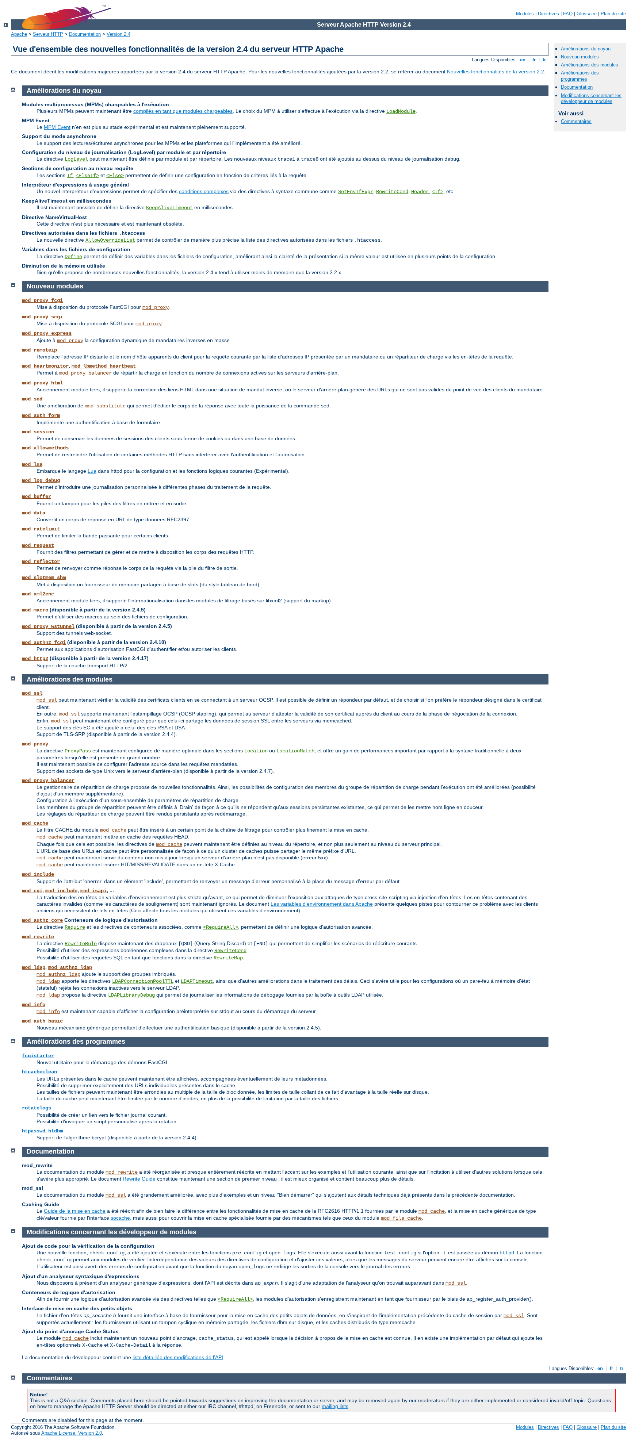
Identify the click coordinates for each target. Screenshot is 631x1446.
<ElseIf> (87, 176)
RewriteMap (228, 958)
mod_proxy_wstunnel (48, 626)
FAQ (568, 13)
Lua (92, 471)
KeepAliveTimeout (169, 208)
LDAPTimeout (197, 981)
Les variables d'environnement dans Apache (322, 904)
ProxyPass (78, 751)
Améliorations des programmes (580, 76)
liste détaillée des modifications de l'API (178, 1357)
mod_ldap (33, 967)
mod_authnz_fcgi (44, 642)
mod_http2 (35, 658)
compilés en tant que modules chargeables (183, 111)
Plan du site (613, 13)
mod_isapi (93, 891)
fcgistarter (38, 1056)
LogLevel (76, 159)
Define (73, 257)
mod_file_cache (401, 1218)
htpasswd (33, 1131)
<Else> (115, 176)
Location (256, 751)
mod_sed (32, 399)
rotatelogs (36, 1108)
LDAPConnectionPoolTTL (142, 981)
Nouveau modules (580, 57)
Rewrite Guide (139, 1179)
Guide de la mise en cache (75, 1211)
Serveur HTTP (48, 34)
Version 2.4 (118, 34)
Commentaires (576, 121)
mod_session (38, 432)
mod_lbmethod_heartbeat (104, 366)
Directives (548, 13)
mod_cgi (32, 891)
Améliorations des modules (589, 65)
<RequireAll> (220, 927)
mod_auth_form (41, 415)
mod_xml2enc (38, 594)
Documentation (85, 34)
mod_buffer (36, 496)
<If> (437, 192)
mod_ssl (32, 693)
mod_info (33, 1005)
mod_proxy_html (42, 383)
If (70, 176)
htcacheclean (39, 1072)
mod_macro (35, 610)
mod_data (33, 513)
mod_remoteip (39, 350)
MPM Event (57, 127)
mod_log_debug (41, 480)
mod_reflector (41, 561)
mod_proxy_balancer (85, 373)
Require (75, 927)
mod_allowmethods (45, 448)
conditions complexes (204, 191)
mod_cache (35, 823)
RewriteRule (81, 944)
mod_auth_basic (42, 1021)
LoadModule (401, 111)
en (523, 59)
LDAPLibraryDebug (131, 995)
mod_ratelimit (41, 529)
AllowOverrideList (110, 240)
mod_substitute (105, 406)
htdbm (55, 1131)
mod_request (38, 545)
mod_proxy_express (47, 333)
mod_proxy (155, 307)
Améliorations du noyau (586, 48)
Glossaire (587, 13)
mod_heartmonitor (45, 366)
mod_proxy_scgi (42, 317)
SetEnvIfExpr (355, 192)
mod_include (38, 874)
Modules (525, 13)
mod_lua (32, 464)
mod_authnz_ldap (70, 967)
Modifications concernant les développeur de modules (591, 98)
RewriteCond (392, 192)
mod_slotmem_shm (44, 577)
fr (534, 59)
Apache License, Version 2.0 (71, 1433)
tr (544, 59)
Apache (19, 34)
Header (420, 192)
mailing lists (335, 1406)
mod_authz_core (42, 920)
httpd (507, 1253)
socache (120, 1218)
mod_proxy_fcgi (42, 300)
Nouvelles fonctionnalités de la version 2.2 (495, 71)
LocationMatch (295, 751)
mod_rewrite (38, 937)
